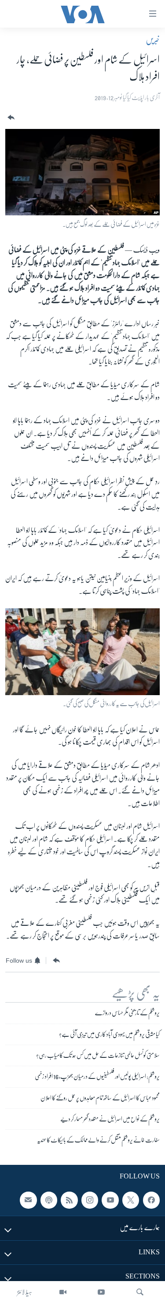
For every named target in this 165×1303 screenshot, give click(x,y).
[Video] (63, 1292)
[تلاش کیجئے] (140, 1292)
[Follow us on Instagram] (89, 1200)
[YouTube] (101, 1292)
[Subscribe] (28, 1200)
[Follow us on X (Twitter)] (130, 1200)
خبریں (153, 39)
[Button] (10, 117)
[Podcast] (48, 1200)
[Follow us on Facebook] (151, 1200)
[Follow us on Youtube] (110, 1200)
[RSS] (69, 1200)
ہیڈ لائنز (24, 1292)
